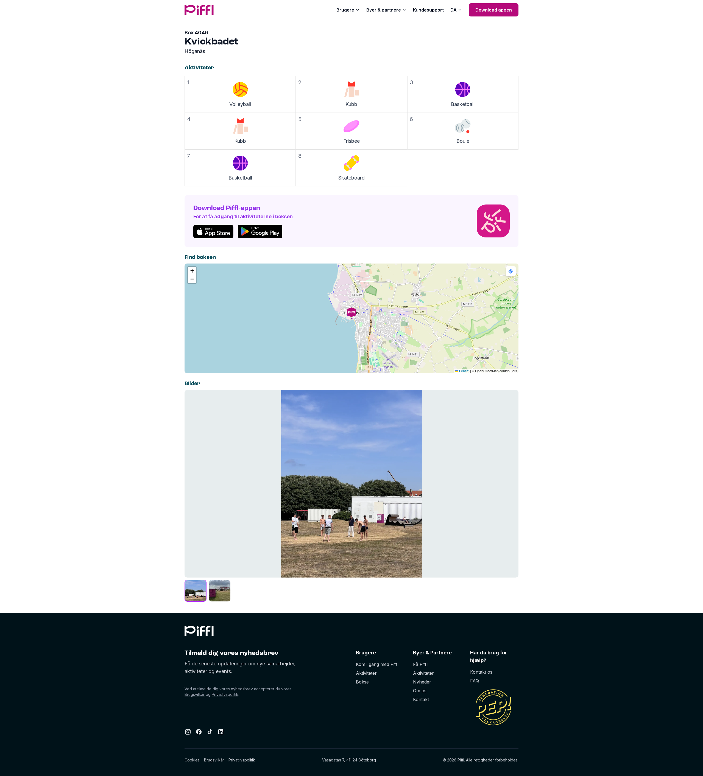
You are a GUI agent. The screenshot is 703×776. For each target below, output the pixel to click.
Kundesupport (428, 10)
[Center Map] (511, 271)
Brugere (345, 10)
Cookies (192, 760)
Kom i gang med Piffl (377, 664)
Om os (419, 690)
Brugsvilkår (195, 694)
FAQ (474, 680)
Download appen (493, 10)
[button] (351, 318)
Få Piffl (420, 664)
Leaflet (463, 370)
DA (453, 10)
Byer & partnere (383, 10)
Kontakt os (481, 672)
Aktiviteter (366, 673)
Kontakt (421, 699)
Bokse (362, 682)
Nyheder (422, 682)
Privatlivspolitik (225, 694)
